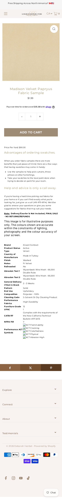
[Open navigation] (5, 13)
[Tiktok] (28, 478)
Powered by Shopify (45, 446)
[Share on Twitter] (30, 367)
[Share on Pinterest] (51, 367)
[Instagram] (13, 478)
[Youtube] (21, 478)
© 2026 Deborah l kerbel (19, 446)
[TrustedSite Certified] (31, 489)
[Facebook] (6, 478)
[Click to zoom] (54, 29)
